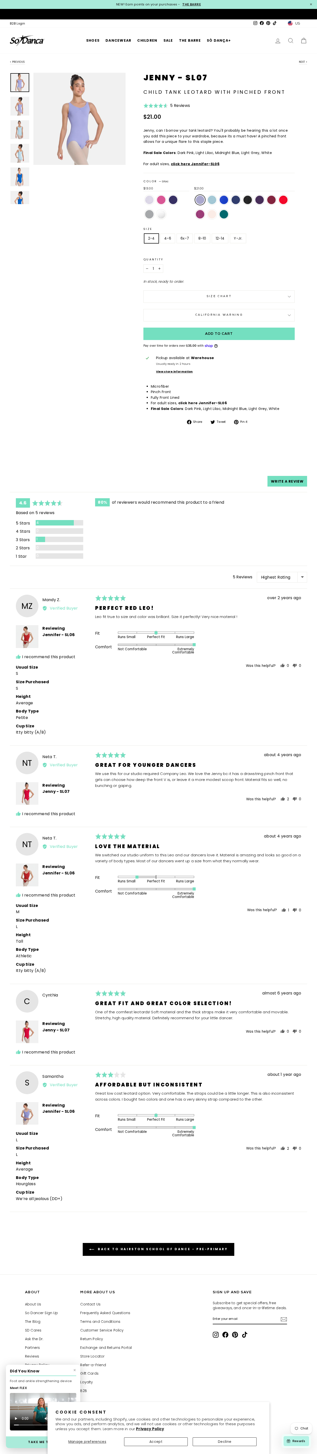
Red (283, 200)
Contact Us (90, 1304)
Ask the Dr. (34, 1338)
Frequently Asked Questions (105, 1312)
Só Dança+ (219, 40)
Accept (155, 1441)
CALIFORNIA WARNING (219, 315)
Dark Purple (259, 200)
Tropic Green (224, 214)
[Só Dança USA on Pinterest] (235, 1335)
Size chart (219, 296)
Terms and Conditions (100, 1321)
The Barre (190, 40)
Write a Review (287, 481)
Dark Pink (161, 200)
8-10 (202, 238)
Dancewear (118, 40)
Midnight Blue (173, 200)
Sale (168, 40)
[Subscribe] (284, 1319)
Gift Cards (89, 1373)
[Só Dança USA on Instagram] (216, 1335)
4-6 (167, 238)
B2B (83, 1390)
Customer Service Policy (102, 1330)
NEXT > (303, 61)
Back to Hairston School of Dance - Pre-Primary (162, 1249)
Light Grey (149, 214)
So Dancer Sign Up (41, 1312)
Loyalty (86, 1382)
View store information (174, 371)
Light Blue (212, 200)
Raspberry (200, 214)
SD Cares (33, 1330)
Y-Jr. (238, 238)
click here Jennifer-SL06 (195, 163)
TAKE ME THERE (43, 1442)
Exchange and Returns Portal (106, 1347)
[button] (166, 107)
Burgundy (271, 200)
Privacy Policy (150, 1428)
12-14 (220, 238)
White (161, 214)
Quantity (153, 259)
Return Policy (91, 1338)
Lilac (200, 200)
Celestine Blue (224, 200)
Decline (224, 1441)
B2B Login (17, 24)
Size (147, 229)
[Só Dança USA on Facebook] (225, 1335)
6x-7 (185, 238)
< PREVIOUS (17, 61)
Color (155, 181)
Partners (32, 1347)
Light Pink (212, 214)
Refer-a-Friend (93, 1364)
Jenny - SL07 (56, 791)
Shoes (93, 40)
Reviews (32, 1356)
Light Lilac (149, 200)
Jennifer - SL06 (58, 635)
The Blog (32, 1321)
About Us (33, 1304)
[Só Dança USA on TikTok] (245, 1335)
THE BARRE (191, 4)
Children (147, 40)
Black (248, 200)
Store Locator (92, 1356)
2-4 (151, 238)
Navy (236, 200)
